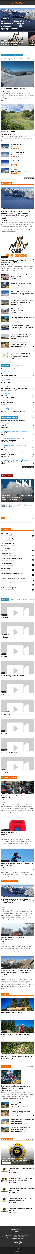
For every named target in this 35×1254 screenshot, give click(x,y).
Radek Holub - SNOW (6, 134)
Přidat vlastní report (28, 178)
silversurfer (3, 540)
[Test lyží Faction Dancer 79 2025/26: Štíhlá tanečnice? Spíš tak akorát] (4, 1199)
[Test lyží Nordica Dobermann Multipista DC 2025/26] (4, 1209)
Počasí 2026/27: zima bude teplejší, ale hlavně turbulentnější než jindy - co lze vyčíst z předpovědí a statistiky (21, 355)
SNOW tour (3, 1009)
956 (33, 555)
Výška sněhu (5, 365)
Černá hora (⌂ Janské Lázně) (9, 375)
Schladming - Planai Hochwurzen (14, 676)
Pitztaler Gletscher (6, 433)
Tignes (3, 447)
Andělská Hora (5, 427)
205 (33, 584)
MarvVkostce (14, 154)
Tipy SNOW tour (6, 1066)
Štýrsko (3, 673)
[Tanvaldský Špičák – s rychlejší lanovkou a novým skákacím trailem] (5, 1121)
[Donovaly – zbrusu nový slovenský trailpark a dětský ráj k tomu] (5, 345)
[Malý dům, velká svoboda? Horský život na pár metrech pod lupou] (5, 311)
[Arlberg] (17, 767)
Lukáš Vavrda (4, 834)
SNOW (10, 509)
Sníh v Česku (6, 372)
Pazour (12, 146)
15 (33, 589)
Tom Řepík (13, 278)
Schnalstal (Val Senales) (7, 442)
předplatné (20, 1249)
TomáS (2, 560)
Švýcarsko (25, 599)
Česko (13, 55)
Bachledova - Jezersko (7, 454)
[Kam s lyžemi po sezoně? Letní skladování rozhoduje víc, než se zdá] (17, 792)
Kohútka (6, 695)
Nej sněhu (31, 365)
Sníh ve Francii (6, 393)
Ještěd (5, 618)
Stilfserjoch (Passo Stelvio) (14, 89)
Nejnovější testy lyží (7, 1139)
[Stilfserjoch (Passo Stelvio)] (17, 74)
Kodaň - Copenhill (8, 132)
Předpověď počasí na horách (9, 417)
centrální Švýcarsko (5, 711)
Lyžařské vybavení (5, 793)
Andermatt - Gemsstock (7, 410)
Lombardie (3, 653)
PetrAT (2, 550)
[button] (32, 2)
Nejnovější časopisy (7, 475)
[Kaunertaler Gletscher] (5, 154)
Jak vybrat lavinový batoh (9, 832)
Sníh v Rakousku (7, 379)
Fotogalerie (5, 994)
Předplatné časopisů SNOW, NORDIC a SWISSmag (17, 1235)
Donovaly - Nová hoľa (7, 402)
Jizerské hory (4, 615)
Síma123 (3, 589)
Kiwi (12, 163)
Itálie (33, 55)
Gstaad (5, 637)
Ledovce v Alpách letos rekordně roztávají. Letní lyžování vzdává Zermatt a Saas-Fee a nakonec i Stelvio (22, 293)
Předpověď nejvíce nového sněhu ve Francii (14, 445)
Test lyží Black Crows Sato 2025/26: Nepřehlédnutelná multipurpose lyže (14, 1159)
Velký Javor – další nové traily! (11, 1012)
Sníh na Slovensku (8, 401)
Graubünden (4, 750)
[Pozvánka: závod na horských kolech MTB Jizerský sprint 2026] (14, 41)
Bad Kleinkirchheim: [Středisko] (9, 588)
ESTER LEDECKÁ (5, 548)
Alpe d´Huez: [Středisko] (7, 543)
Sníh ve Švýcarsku (7, 408)
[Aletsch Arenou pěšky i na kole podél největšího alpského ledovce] (5, 1130)
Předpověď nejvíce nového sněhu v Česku (14, 424)
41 (33, 570)
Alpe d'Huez (4, 395)
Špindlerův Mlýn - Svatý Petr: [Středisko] (12, 558)
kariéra (18, 1229)
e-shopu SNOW (13, 1237)
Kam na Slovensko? (6, 563)
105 (33, 574)
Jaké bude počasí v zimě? (27, 467)
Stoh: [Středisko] (5, 568)
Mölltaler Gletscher (18, 161)
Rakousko (26, 55)
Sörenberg (6, 714)
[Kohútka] (17, 689)
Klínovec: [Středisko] (6, 553)
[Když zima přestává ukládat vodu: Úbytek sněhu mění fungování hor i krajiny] (5, 302)
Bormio (5, 656)
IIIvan (2, 570)
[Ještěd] (17, 612)
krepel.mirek (4, 545)
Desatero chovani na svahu (8, 583)
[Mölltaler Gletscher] (5, 163)
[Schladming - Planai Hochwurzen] (17, 670)
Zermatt (3, 463)
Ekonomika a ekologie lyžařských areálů (12, 573)
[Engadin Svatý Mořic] (17, 747)
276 (33, 560)
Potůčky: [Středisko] (6, 534)
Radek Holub (4, 220)
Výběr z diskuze (6, 529)
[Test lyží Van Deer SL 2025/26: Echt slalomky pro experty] (4, 1169)
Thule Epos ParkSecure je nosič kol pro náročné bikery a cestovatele (16, 1087)
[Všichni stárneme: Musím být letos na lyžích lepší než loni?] (5, 277)
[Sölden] (5, 170)
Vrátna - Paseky (5, 404)
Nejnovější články (6, 183)
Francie (32, 599)
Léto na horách (5, 40)
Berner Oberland (5, 634)
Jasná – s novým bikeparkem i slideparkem (15, 1034)
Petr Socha (12, 1192)
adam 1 (2, 584)
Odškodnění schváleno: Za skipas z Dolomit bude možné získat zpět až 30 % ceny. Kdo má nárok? (22, 327)
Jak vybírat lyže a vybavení (9, 777)
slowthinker (3, 555)
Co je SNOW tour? (29, 1066)
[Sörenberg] (17, 709)
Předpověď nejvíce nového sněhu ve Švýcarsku (15, 460)
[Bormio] (17, 651)
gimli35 (2, 91)
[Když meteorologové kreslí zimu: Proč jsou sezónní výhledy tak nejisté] (5, 336)
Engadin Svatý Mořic (10, 753)
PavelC (2, 535)
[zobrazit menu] (2, 2)
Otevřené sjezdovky (21, 365)
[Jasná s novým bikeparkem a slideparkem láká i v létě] (5, 319)
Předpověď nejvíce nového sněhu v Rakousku (15, 431)
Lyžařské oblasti (6, 18)
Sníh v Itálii (5, 386)
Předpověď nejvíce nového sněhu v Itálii (13, 438)
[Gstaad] (17, 631)
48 (33, 565)
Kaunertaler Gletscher (19, 152)
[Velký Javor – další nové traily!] (17, 1010)
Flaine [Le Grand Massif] (7, 397)
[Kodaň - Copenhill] (17, 117)
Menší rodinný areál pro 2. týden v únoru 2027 (13, 578)
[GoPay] (17, 1243)
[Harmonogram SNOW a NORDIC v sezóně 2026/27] (4, 506)
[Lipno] (17, 728)
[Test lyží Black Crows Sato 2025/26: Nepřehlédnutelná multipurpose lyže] (17, 1154)
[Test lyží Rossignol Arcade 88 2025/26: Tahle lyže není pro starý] (4, 1189)
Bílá (2, 373)
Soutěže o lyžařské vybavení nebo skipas (24, 777)
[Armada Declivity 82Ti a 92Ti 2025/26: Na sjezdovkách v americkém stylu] (4, 1179)
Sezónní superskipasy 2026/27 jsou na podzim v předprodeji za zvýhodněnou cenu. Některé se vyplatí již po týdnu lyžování (16, 214)
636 (33, 550)
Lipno (5, 733)
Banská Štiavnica (5, 456)
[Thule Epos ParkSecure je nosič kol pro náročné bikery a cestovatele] (5, 285)
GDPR (22, 1229)
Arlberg (5, 772)
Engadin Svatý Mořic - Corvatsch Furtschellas (14, 462)
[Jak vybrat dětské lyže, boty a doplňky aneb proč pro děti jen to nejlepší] (17, 860)
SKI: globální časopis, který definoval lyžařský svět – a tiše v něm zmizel (17, 496)
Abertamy (3, 425)
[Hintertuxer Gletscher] (5, 147)
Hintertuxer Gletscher (19, 144)
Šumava (3, 730)
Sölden (15, 169)
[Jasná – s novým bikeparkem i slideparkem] (17, 1032)
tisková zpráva (4, 264)
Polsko (19, 55)
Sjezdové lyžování (6, 499)
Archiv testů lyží (30, 1139)
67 (33, 535)
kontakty (13, 1229)
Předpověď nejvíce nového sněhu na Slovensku (15, 453)
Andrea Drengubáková (16, 286)
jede (2, 580)
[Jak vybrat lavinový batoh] (17, 829)
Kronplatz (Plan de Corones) (9, 390)
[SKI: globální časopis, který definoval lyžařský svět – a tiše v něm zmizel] (17, 490)
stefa (2, 565)
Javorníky (3, 692)
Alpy (33, 417)
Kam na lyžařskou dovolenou (9, 881)
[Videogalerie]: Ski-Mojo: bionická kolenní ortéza (14, 538)
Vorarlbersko (4, 769)
